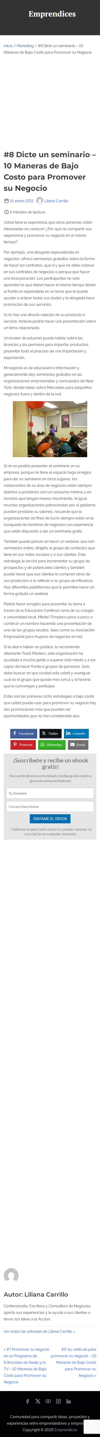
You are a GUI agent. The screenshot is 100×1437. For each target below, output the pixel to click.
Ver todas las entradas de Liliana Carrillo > (39, 1331)
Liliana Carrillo (56, 201)
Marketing (25, 46)
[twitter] (37, 1403)
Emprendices (65, 1430)
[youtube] (48, 1403)
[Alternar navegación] (50, 29)
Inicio (8, 46)
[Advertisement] (50, 102)
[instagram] (58, 1403)
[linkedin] (68, 1403)
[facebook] (27, 1403)
